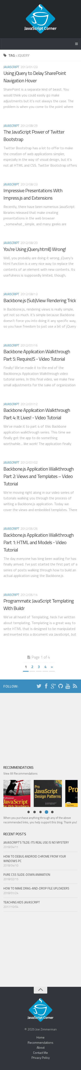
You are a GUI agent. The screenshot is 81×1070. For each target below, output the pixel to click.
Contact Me (40, 1052)
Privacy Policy (41, 1057)
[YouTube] (67, 686)
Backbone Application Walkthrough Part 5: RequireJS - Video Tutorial (36, 355)
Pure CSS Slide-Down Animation (26, 874)
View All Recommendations (20, 773)
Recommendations (40, 1042)
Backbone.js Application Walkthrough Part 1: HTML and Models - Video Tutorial (38, 542)
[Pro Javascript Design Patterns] (47, 793)
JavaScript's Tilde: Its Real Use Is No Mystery (36, 842)
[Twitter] (39, 686)
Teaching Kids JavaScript (21, 902)
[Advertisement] (40, 728)
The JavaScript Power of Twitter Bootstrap (33, 135)
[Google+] (53, 686)
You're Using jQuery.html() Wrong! (34, 249)
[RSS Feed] (75, 686)
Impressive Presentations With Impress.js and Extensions (32, 194)
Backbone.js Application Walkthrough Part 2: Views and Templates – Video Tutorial (38, 476)
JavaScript (11, 67)
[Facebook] (46, 686)
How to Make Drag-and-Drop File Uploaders (36, 888)
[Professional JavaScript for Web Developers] (15, 793)
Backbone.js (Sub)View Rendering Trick (39, 300)
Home (40, 1037)
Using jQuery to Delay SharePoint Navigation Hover (34, 76)
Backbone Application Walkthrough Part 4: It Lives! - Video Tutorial (36, 413)
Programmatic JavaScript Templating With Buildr (38, 604)
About (41, 1047)
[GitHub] (60, 686)
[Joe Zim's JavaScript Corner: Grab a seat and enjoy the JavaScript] (40, 19)
